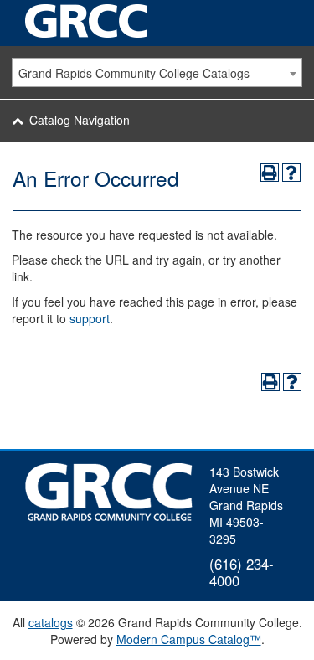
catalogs (50, 622)
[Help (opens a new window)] (291, 172)
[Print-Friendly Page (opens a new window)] (269, 172)
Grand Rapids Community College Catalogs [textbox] (134, 72)
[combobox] (157, 72)
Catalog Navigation (79, 119)
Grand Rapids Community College (88, 21)
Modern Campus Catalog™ (188, 639)
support (89, 318)
